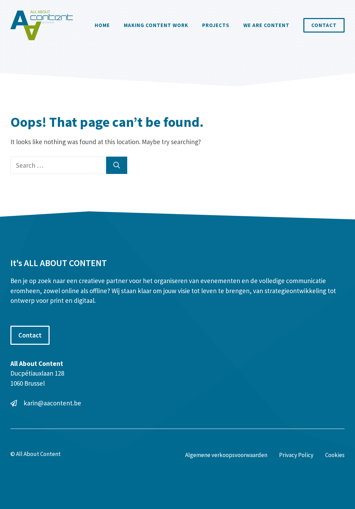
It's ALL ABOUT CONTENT (58, 263)
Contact (324, 25)
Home (102, 25)
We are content (266, 25)
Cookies (335, 455)
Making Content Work (156, 25)
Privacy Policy (296, 455)
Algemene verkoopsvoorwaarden (226, 455)
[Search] (116, 165)
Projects (216, 25)
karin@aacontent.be (52, 403)
